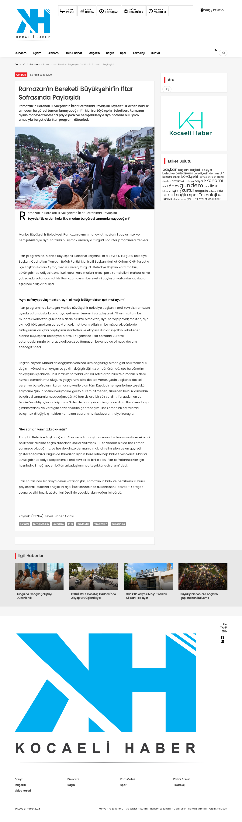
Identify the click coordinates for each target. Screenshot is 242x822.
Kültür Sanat (181, 779)
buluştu (167, 177)
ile (212, 186)
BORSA (89, 11)
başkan (170, 169)
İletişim (144, 808)
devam (177, 181)
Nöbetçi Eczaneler (160, 808)
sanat (168, 195)
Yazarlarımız (116, 808)
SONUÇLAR (111, 11)
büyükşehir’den (208, 176)
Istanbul (166, 191)
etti (164, 186)
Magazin (20, 785)
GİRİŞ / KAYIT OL (214, 10)
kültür (188, 190)
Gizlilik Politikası (218, 808)
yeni (191, 198)
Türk (220, 195)
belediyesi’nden (204, 173)
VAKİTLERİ (160, 11)
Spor (123, 785)
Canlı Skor (180, 808)
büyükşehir (190, 176)
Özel (211, 199)
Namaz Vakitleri (197, 808)
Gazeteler (131, 808)
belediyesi (184, 173)
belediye (168, 173)
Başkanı (183, 170)
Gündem (21, 74)
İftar (70, 524)
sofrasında (118, 524)
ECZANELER (136, 11)
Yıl (196, 199)
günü (206, 186)
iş (180, 191)
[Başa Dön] (235, 815)
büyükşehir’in (41, 524)
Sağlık (71, 785)
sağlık (182, 195)
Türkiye (167, 199)
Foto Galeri (127, 779)
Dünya (19, 779)
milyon (212, 191)
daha (220, 176)
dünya (190, 181)
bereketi (24, 524)
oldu (219, 191)
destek (166, 181)
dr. (183, 181)
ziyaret (203, 199)
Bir (222, 173)
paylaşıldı (83, 524)
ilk (216, 186)
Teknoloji (208, 195)
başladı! (195, 170)
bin (217, 173)
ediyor (199, 181)
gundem (58, 524)
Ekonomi (213, 180)
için (175, 190)
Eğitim (173, 186)
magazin (201, 191)
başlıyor (207, 170)
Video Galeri (23, 790)
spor (193, 195)
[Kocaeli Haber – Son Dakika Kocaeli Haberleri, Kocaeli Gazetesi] (34, 42)
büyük (176, 177)
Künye (102, 808)
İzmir (217, 199)
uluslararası (179, 199)
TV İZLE (70, 11)
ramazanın (100, 524)
